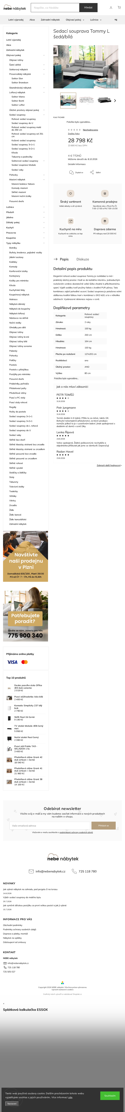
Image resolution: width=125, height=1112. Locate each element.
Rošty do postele (17, 411)
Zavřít (111, 182)
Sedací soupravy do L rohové (23, 425)
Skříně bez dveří (17, 439)
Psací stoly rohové (18, 402)
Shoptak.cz (77, 994)
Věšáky (12, 496)
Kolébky (13, 262)
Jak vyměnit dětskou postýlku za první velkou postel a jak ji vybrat (34, 905)
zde (70, 1097)
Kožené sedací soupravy (24, 140)
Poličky (12, 360)
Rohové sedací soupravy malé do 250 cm (26, 128)
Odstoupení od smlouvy (14, 942)
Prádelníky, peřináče (19, 383)
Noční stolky (15, 322)
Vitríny (12, 500)
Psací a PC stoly (17, 397)
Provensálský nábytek (20, 74)
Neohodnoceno (90, 130)
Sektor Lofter (18, 105)
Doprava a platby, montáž (15, 933)
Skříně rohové (16, 463)
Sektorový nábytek (18, 69)
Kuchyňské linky (17, 290)
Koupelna (11, 238)
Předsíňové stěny (17, 393)
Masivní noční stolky (21, 196)
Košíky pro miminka (18, 280)
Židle (11, 510)
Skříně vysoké (16, 468)
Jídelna (9, 217)
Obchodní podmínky (12, 925)
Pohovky (13, 174)
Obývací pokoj (13, 55)
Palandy (13, 350)
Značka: (74, 133)
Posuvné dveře (16, 201)
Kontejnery (14, 276)
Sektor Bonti (18, 100)
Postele (13, 364)
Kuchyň (10, 227)
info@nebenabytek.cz (50, 871)
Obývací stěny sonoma (20, 346)
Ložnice (10, 207)
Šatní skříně (15, 64)
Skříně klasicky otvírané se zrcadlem (27, 449)
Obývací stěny (16, 60)
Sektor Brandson (20, 82)
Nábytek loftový (17, 313)
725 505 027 (9, 971)
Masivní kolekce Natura (23, 184)
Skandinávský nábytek (20, 87)
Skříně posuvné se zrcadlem (23, 458)
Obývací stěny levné (19, 337)
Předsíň (10, 212)
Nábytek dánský (17, 304)
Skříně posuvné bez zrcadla (22, 453)
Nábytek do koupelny (19, 308)
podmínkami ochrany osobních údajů (76, 832)
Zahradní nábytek (15, 50)
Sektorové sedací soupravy (25, 160)
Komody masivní (20, 188)
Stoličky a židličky (17, 472)
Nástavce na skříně (18, 318)
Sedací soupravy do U (22, 123)
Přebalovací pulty (17, 388)
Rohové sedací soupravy (24, 119)
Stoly (11, 477)
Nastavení (11, 1104)
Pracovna (11, 232)
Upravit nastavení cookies (62, 989)
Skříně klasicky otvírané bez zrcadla (26, 444)
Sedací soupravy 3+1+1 (23, 144)
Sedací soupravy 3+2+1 (23, 148)
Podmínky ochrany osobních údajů (19, 929)
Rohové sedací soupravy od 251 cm (27, 135)
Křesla (15, 152)
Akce (8, 45)
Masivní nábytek (17, 179)
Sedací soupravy (17, 114)
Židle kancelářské (17, 519)
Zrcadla (13, 505)
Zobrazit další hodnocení (108, 465)
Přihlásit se (103, 825)
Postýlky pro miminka (19, 374)
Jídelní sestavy (16, 257)
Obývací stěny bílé (18, 341)
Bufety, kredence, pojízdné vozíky (25, 252)
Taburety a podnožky (22, 156)
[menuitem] (15, 19)
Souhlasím (110, 1095)
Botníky (13, 247)
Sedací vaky (17, 169)
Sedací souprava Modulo (24, 165)
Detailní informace (77, 164)
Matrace (13, 299)
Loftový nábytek (17, 92)
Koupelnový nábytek (19, 294)
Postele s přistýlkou (19, 369)
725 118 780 (88, 871)
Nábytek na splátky (12, 938)
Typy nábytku (13, 243)
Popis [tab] (64, 259)
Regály (12, 407)
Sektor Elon (17, 78)
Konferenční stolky (18, 271)
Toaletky (13, 491)
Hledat (88, 7)
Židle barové (15, 514)
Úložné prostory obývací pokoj (24, 110)
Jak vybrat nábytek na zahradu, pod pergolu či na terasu (30, 889)
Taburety (13, 482)
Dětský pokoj (12, 222)
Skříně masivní (19, 192)
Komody (13, 266)
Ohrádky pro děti (17, 327)
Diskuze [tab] (83, 259)
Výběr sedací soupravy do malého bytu (22, 897)
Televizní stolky (16, 486)
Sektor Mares (18, 96)
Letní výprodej (13, 39)
